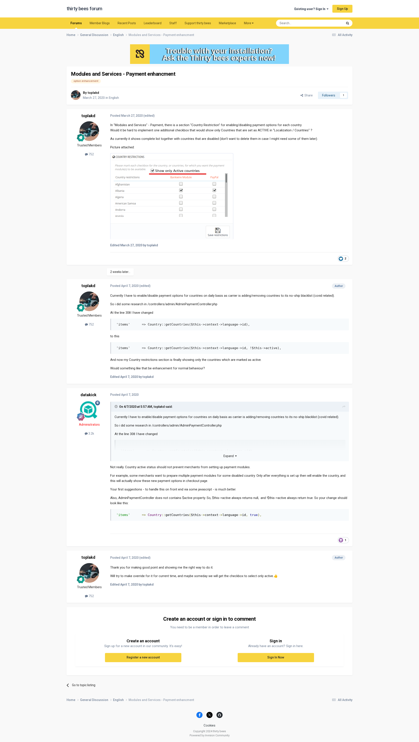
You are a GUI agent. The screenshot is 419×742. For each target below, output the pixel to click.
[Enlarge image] (171, 196)
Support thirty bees (198, 23)
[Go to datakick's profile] (89, 410)
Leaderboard (152, 23)
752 (91, 154)
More (247, 23)
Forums (76, 23)
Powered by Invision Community (210, 735)
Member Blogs (100, 23)
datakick (88, 394)
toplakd (93, 93)
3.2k (91, 433)
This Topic (331, 23)
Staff (173, 23)
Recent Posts (127, 23)
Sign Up (342, 8)
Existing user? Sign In (310, 9)
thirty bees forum (84, 8)
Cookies (209, 725)
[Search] (347, 23)
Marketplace (227, 23)
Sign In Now (275, 657)
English (114, 98)
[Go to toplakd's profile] (76, 95)
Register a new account (143, 657)
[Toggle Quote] (116, 406)
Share (308, 95)
